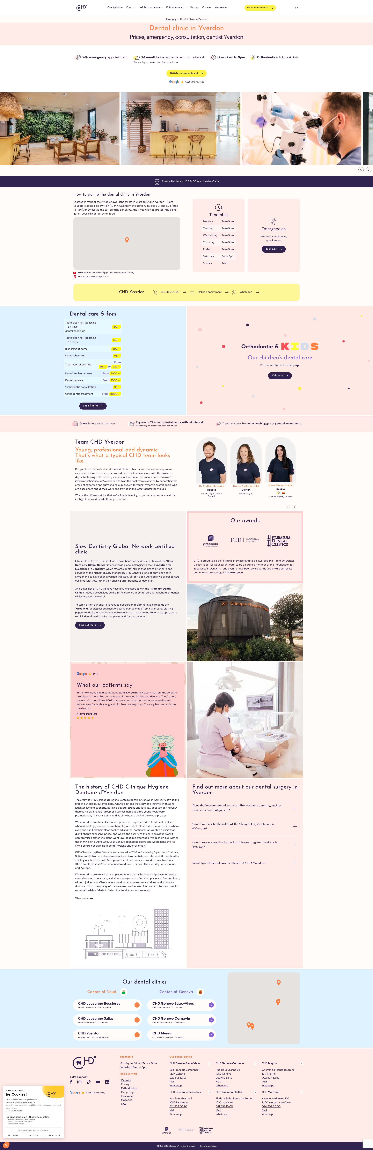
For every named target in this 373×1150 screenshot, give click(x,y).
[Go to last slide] (361, 169)
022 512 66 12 (224, 1077)
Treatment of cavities (78, 364)
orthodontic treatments (137, 477)
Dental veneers (74, 380)
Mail (171, 1081)
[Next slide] (368, 169)
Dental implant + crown (79, 373)
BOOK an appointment (257, 8)
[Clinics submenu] (135, 8)
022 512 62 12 (177, 1077)
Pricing (125, 1084)
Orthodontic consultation (80, 387)
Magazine (126, 1100)
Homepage (171, 19)
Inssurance (127, 1096)
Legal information (208, 1146)
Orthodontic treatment (79, 394)
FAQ (123, 1104)
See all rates (90, 406)
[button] (127, 240)
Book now (271, 249)
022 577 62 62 (270, 1077)
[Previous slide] (288, 507)
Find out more (87, 625)
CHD (184, 1063)
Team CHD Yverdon (100, 442)
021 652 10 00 (224, 1106)
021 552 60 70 (178, 1106)
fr (296, 7)
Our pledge (127, 1092)
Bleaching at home (76, 349)
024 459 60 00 (170, 292)
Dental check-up (75, 355)
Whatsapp (246, 292)
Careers (126, 1080)
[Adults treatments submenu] (162, 8)
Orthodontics (129, 1088)
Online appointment (210, 292)
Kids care (277, 375)
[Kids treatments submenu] (186, 8)
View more (81, 898)
